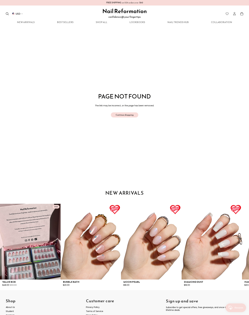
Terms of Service (94, 311)
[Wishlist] (227, 13)
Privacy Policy (93, 307)
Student (10, 311)
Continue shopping (124, 114)
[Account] (234, 14)
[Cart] (241, 13)
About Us (10, 307)
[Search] (7, 13)
